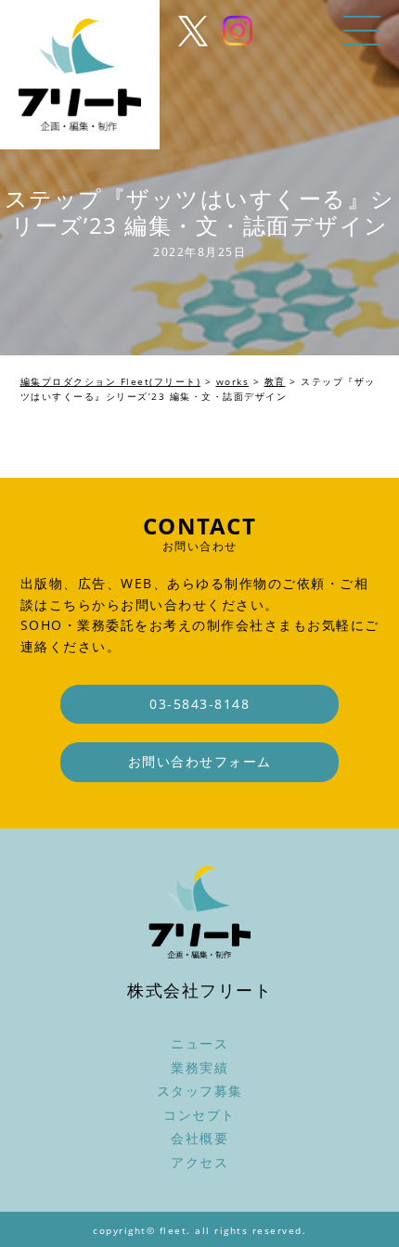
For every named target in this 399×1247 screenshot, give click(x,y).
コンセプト (199, 1115)
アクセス (199, 1162)
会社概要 (199, 1138)
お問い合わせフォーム (200, 761)
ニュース (199, 1043)
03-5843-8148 (199, 704)
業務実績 (199, 1067)
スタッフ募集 (200, 1090)
